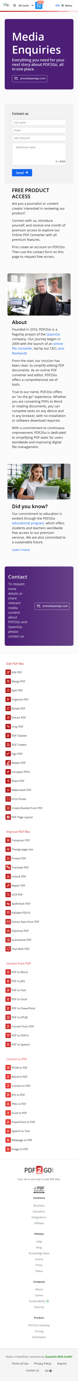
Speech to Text (21, 1131)
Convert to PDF (21, 1086)
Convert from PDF (23, 1026)
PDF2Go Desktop (39, 1325)
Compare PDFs (21, 772)
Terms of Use (20, 1363)
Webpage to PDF (22, 1140)
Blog (39, 1247)
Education (39, 1211)
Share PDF (18, 781)
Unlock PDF (19, 876)
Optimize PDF (20, 931)
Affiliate (39, 1223)
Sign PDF (17, 753)
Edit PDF (17, 672)
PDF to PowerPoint (23, 1008)
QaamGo (53, 334)
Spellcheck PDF (21, 903)
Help (39, 1241)
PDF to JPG (18, 981)
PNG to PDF (19, 1104)
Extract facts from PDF (25, 922)
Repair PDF (18, 885)
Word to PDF (20, 1076)
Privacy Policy (42, 1363)
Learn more (21, 549)
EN (47, 1370)
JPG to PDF (18, 1095)
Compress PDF (21, 840)
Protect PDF (19, 858)
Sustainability (37, 1301)
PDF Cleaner (19, 735)
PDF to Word (20, 972)
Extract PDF (19, 717)
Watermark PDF (21, 790)
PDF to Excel (19, 999)
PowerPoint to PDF (23, 1122)
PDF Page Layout (22, 817)
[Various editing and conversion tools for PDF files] (8, 5)
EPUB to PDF (20, 1067)
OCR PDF (17, 894)
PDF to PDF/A (20, 1035)
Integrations (39, 1217)
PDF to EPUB (20, 1017)
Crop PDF (17, 726)
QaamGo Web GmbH (58, 1356)
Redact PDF (19, 763)
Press (39, 1265)
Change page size (22, 849)
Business (39, 1205)
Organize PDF (20, 699)
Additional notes (26, 147)
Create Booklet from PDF (27, 808)
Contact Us (32, 1370)
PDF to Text (19, 990)
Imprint (61, 1363)
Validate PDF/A (21, 912)
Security (39, 1307)
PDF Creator (19, 744)
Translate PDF (20, 867)
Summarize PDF (22, 940)
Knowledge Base (39, 1253)
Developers (39, 1337)
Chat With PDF (21, 949)
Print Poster (19, 799)
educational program (28, 523)
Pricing (39, 1331)
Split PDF (17, 690)
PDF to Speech (21, 1044)
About (39, 1289)
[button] (23, 5)
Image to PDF (20, 1149)
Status (39, 1271)
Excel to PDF (19, 1113)
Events (39, 1259)
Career (39, 1295)
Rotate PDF (18, 708)
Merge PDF (18, 681)
